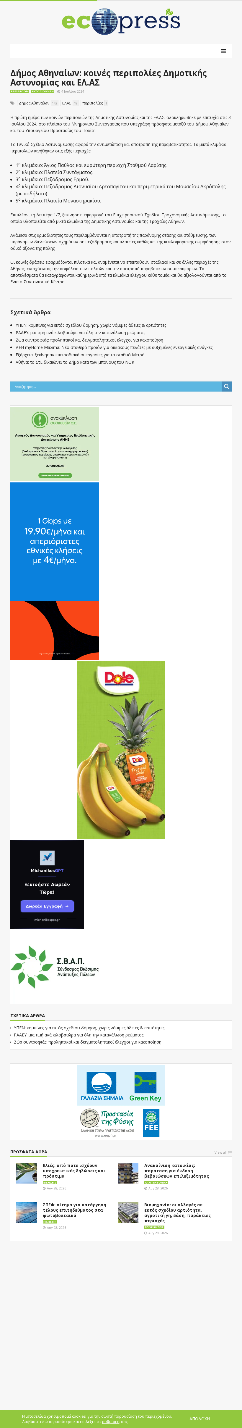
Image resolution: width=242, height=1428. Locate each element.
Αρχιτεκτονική (156, 1182)
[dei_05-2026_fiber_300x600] (54, 570)
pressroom (20, 91)
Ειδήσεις (49, 1182)
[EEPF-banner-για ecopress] (121, 1101)
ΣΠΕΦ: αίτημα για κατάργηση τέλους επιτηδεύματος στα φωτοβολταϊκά (74, 1210)
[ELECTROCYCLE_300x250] (54, 443)
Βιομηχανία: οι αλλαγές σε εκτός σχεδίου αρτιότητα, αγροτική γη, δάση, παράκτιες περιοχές (177, 1212)
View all (221, 1153)
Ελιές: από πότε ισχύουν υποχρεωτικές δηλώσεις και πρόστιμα (74, 1171)
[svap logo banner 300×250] (54, 966)
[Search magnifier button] (227, 386)
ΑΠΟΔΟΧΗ (199, 1418)
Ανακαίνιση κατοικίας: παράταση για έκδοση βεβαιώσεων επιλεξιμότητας (176, 1171)
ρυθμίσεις (111, 1421)
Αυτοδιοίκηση (43, 91)
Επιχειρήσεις (154, 1227)
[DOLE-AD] (121, 749)
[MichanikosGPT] (47, 883)
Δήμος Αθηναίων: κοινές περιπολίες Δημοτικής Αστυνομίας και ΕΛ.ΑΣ (108, 77)
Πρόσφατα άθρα (28, 1152)
